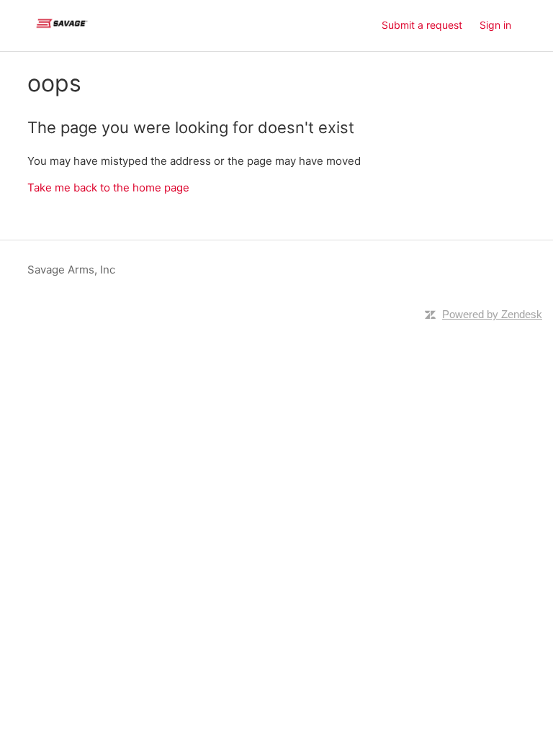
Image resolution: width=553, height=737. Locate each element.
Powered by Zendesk (492, 314)
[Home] (61, 33)
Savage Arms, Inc (71, 269)
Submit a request (422, 25)
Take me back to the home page (108, 187)
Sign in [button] (495, 25)
